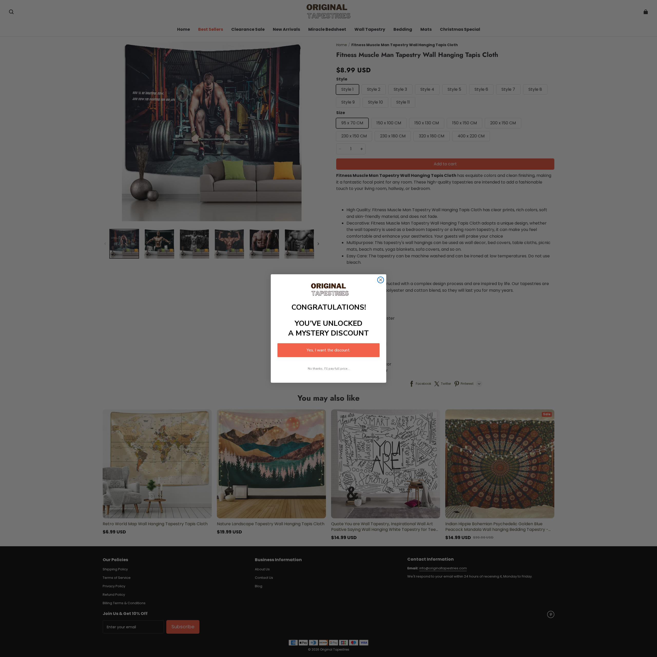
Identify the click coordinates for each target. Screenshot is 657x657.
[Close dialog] (381, 280)
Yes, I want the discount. (328, 350)
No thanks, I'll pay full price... (329, 369)
